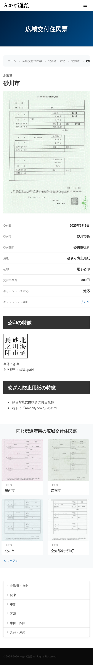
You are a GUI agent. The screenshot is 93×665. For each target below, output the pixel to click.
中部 (13, 604)
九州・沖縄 (17, 632)
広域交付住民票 (32, 61)
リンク (85, 301)
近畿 (13, 613)
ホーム (12, 61)
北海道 (75, 61)
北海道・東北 (56, 61)
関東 (13, 595)
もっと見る (10, 560)
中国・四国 (17, 623)
